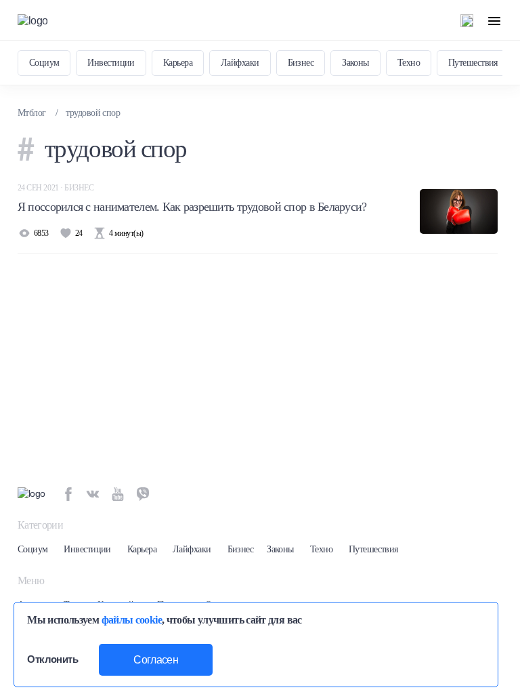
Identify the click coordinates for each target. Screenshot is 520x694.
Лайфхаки (240, 63)
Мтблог (32, 113)
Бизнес (301, 63)
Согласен (155, 660)
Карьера (177, 63)
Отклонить (52, 659)
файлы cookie (132, 620)
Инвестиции (110, 63)
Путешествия (473, 63)
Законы (355, 63)
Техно (408, 63)
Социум (44, 63)
